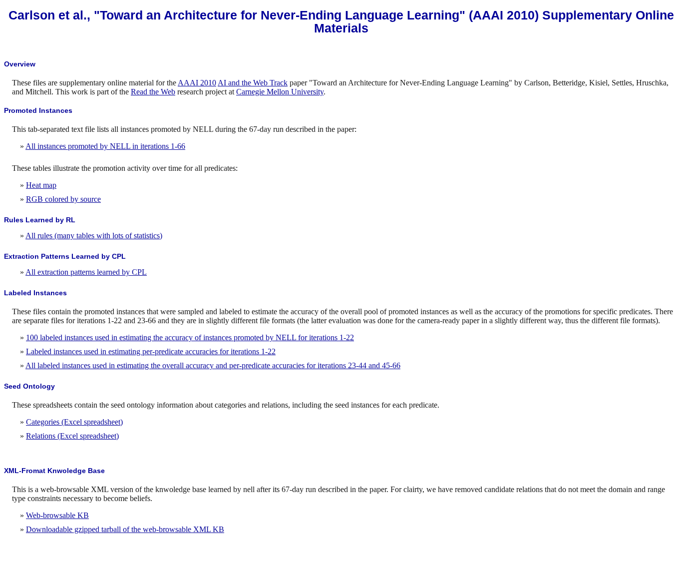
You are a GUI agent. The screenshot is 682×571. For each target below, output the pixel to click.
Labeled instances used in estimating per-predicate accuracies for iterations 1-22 (151, 351)
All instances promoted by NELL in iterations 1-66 (105, 146)
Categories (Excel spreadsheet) (74, 422)
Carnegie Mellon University (280, 91)
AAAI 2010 (197, 82)
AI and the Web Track (253, 82)
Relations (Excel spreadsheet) (72, 436)
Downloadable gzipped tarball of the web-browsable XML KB (125, 529)
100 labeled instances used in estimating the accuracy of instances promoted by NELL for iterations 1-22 (190, 337)
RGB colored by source (63, 199)
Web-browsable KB (57, 515)
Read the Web (153, 91)
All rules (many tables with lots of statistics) (93, 235)
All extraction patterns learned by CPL (86, 272)
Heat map (41, 185)
